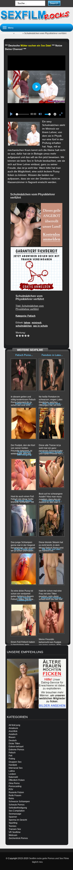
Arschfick (13, 731)
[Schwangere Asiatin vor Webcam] (51, 472)
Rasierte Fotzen (16, 792)
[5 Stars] (28, 335)
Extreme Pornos (16, 749)
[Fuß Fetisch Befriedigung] (23, 474)
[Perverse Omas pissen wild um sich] (23, 520)
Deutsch (13, 740)
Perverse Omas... (24, 500)
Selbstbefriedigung (18, 807)
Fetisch (18, 33)
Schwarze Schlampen (19, 801)
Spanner (13, 817)
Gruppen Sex (15, 762)
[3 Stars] (22, 335)
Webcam (13, 835)
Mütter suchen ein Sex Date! (36, 45)
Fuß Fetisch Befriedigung (24, 453)
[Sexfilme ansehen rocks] (36, 15)
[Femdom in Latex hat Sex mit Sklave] (51, 375)
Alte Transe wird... (52, 403)
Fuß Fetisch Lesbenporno (24, 599)
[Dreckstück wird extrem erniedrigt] (51, 520)
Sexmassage (15, 814)
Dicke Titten (14, 743)
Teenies (12, 826)
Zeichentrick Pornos (18, 838)
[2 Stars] (19, 335)
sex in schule (40, 325)
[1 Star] (17, 335)
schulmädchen (24, 325)
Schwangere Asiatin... (52, 452)
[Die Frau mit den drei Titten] (51, 569)
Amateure (13, 728)
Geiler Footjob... (24, 403)
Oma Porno (14, 783)
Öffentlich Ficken (17, 780)
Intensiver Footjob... (52, 597)
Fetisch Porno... (24, 355)
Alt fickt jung (14, 725)
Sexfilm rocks (6, 33)
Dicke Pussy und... (24, 549)
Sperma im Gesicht (18, 820)
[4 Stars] (25, 335)
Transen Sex (15, 829)
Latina (12, 771)
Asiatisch (13, 734)
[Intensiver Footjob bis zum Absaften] (51, 617)
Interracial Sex (16, 768)
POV (11, 789)
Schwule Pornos (16, 804)
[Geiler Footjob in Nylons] (23, 423)
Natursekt (13, 777)
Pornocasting (15, 786)
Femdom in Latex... (52, 355)
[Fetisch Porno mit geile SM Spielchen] (23, 375)
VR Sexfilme (15, 832)
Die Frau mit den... (52, 549)
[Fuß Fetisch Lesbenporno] (23, 620)
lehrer (27, 322)
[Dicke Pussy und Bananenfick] (23, 569)
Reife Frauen (15, 795)
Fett (10, 755)
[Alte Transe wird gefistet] (51, 423)
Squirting (13, 823)
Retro (11, 798)
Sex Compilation (17, 811)
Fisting (12, 758)
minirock (36, 322)
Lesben (12, 774)
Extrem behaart (16, 746)
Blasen (12, 737)
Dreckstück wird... (52, 500)
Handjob (13, 765)
